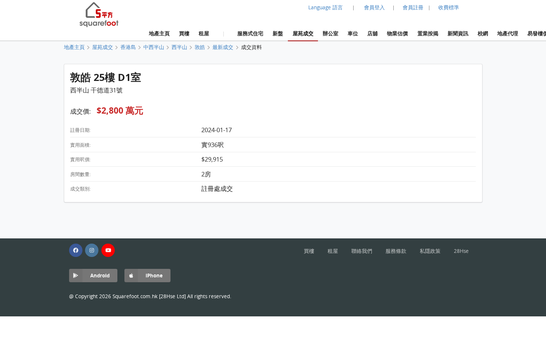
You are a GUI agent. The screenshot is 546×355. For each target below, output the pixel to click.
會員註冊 (413, 7)
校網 (483, 33)
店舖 (372, 33)
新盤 (278, 33)
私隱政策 (430, 251)
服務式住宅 (250, 33)
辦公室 (330, 33)
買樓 (184, 33)
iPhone (154, 275)
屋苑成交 (303, 33)
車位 (353, 33)
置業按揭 (427, 33)
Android (100, 275)
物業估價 (397, 33)
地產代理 (507, 33)
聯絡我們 (361, 251)
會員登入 (374, 7)
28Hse (461, 251)
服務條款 (396, 251)
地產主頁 (159, 33)
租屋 (204, 33)
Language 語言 (325, 7)
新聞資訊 (458, 33)
